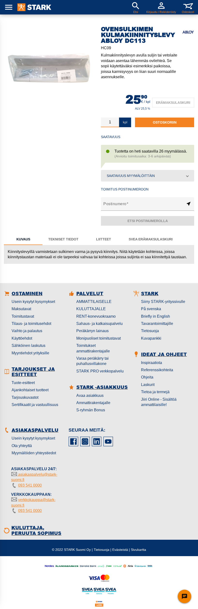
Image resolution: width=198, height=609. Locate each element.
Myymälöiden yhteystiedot (34, 453)
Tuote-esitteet (23, 383)
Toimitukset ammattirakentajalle (93, 348)
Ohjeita (147, 377)
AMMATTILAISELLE (94, 302)
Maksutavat (21, 309)
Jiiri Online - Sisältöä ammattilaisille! (159, 402)
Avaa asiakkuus (90, 395)
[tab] (23, 239)
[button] (147, 176)
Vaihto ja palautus (27, 331)
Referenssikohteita (157, 370)
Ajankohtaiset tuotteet (30, 390)
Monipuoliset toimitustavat (98, 338)
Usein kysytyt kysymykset (33, 302)
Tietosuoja (150, 331)
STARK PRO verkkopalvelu (100, 371)
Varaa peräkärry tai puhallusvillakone (92, 361)
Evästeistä (120, 550)
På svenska (151, 309)
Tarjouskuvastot (25, 397)
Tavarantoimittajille (157, 324)
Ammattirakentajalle (93, 403)
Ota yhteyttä (22, 446)
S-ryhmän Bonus (90, 410)
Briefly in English (155, 316)
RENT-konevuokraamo (96, 316)
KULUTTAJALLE (91, 309)
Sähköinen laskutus (28, 345)
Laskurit (148, 385)
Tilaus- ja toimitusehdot (31, 324)
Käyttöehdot (22, 338)
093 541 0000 (30, 485)
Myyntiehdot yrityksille (30, 353)
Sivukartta (138, 550)
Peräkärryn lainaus (92, 331)
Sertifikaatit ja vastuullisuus (35, 405)
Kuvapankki (151, 338)
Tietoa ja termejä (155, 392)
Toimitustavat (23, 316)
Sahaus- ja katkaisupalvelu (99, 324)
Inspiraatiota (151, 363)
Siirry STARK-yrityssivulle (163, 302)
